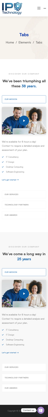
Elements (25, 42)
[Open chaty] (40, 410)
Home (10, 42)
